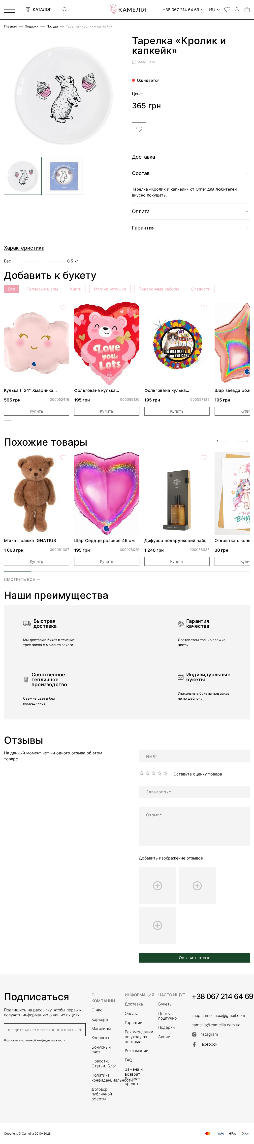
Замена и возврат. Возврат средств (134, 1076)
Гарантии (134, 1022)
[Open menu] (9, 10)
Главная (10, 26)
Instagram (208, 1034)
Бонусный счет (101, 1049)
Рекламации (137, 1050)
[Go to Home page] (127, 10)
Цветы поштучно (167, 1016)
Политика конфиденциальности (105, 1077)
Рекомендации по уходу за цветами (138, 1037)
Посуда (52, 26)
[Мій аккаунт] (237, 10)
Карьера (100, 1019)
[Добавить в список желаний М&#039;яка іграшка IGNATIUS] (63, 458)
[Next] (242, 441)
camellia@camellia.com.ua (215, 1025)
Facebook (208, 1044)
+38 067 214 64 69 (222, 996)
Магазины (101, 1028)
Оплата (131, 1013)
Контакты (100, 1037)
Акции (164, 1036)
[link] (36, 343)
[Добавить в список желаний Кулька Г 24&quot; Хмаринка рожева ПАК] (63, 308)
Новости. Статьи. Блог (104, 1063)
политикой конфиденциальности (43, 1040)
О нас (97, 1010)
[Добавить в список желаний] (139, 129)
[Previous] (222, 441)
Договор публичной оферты (102, 1094)
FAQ (128, 1060)
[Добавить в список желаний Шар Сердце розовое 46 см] (133, 458)
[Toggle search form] (65, 10)
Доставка (134, 1004)
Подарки (31, 26)
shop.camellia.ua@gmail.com (218, 1015)
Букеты (165, 1004)
